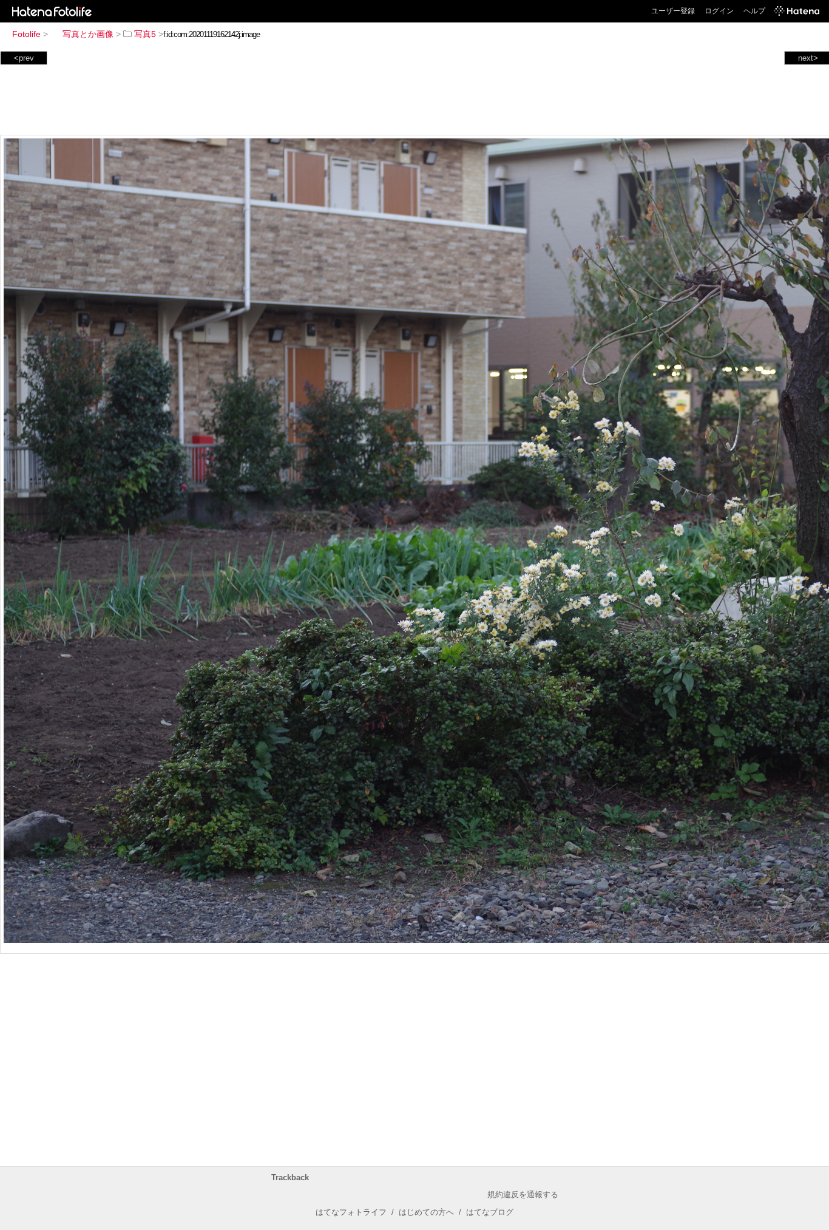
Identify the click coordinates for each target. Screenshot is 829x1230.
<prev (24, 58)
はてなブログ (489, 1212)
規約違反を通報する (522, 1194)
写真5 (145, 34)
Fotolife (26, 34)
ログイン (719, 11)
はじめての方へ (426, 1212)
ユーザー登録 (673, 11)
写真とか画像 (88, 34)
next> (808, 58)
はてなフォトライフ (351, 1212)
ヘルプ (754, 11)
